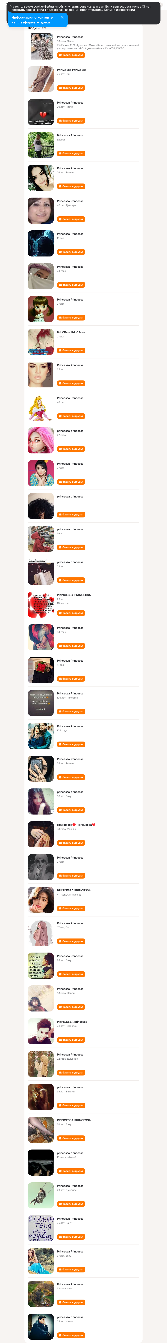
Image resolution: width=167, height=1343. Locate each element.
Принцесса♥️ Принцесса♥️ (76, 825)
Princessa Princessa (70, 37)
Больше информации (119, 10)
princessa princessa (70, 431)
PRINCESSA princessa (72, 1022)
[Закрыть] (62, 17)
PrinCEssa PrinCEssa (71, 332)
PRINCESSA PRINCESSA (74, 595)
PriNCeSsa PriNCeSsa (71, 70)
